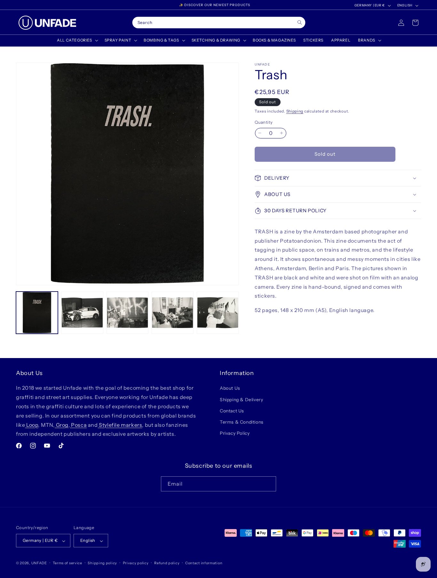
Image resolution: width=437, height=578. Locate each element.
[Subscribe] (269, 483)
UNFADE (39, 563)
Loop (31, 424)
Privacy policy (136, 563)
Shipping (295, 111)
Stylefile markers (120, 424)
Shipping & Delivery (241, 399)
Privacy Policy (235, 433)
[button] (76, 40)
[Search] (299, 22)
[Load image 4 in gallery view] (173, 312)
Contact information (203, 563)
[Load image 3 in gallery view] (127, 312)
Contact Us (232, 410)
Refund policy (166, 563)
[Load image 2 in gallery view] (82, 312)
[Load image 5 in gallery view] (218, 312)
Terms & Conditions (242, 422)
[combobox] (218, 22)
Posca (78, 424)
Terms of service (67, 563)
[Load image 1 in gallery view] (37, 312)
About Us (230, 388)
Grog (61, 424)
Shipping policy (102, 563)
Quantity (264, 122)
